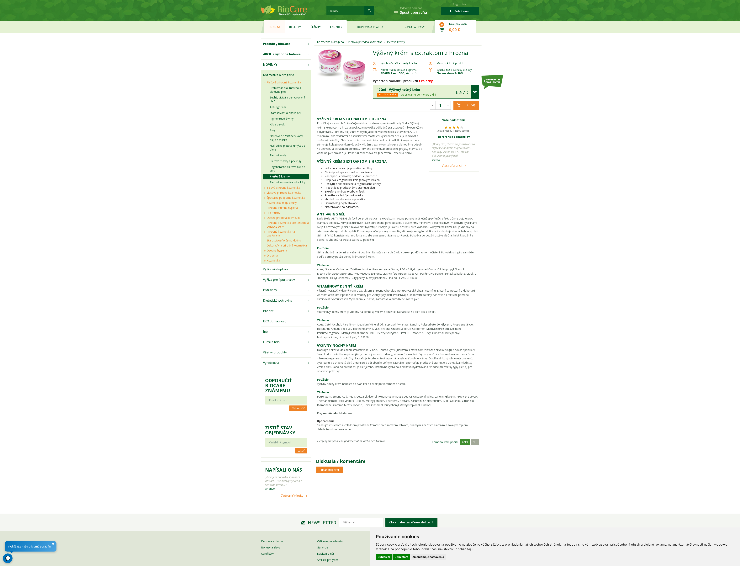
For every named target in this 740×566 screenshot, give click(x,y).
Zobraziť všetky (292, 496)
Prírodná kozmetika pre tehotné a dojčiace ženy (288, 224)
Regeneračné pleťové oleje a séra (287, 168)
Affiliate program (327, 560)
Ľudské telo (271, 342)
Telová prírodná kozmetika (283, 187)
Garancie (322, 547)
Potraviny (270, 290)
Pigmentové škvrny (281, 118)
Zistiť (301, 450)
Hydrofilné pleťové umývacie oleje (287, 147)
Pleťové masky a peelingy (285, 161)
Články (315, 27)
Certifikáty (267, 553)
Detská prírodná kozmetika (283, 218)
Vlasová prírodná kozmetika (284, 192)
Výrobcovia (271, 363)
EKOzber (336, 27)
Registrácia (460, 4)
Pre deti (268, 311)
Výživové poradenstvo (330, 541)
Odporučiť (298, 408)
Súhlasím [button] (384, 556)
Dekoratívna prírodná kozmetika (287, 245)
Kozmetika (273, 260)
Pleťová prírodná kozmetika (284, 82)
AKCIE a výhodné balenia (282, 54)
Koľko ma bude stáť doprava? (399, 69)
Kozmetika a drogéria (278, 75)
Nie (475, 442)
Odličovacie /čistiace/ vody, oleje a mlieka (287, 138)
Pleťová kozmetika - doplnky (287, 182)
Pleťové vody (278, 155)
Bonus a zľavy (414, 27)
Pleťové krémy (280, 176)
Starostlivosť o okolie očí (285, 113)
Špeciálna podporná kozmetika (286, 197)
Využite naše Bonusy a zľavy (454, 71)
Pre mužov (273, 212)
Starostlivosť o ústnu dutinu (284, 240)
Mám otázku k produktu (451, 63)
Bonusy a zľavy (270, 547)
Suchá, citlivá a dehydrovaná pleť (287, 99)
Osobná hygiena (277, 250)
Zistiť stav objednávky (280, 430)
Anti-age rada (278, 107)
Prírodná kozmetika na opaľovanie (281, 233)
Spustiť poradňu (413, 12)
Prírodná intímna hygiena (282, 207)
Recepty (295, 27)
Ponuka (274, 27)
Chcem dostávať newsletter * (411, 522)
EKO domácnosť (274, 321)
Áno (465, 442)
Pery (272, 130)
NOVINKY (270, 64)
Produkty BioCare (276, 44)
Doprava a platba (370, 27)
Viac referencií (452, 165)
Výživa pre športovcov (279, 280)
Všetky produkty (275, 352)
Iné (265, 331)
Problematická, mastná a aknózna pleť (285, 89)
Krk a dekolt (277, 124)
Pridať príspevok (330, 470)
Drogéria (272, 255)
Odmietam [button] (401, 556)
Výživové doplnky (275, 269)
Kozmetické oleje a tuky (282, 202)
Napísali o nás (326, 553)
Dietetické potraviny (277, 300)
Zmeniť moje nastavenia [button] (428, 556)
